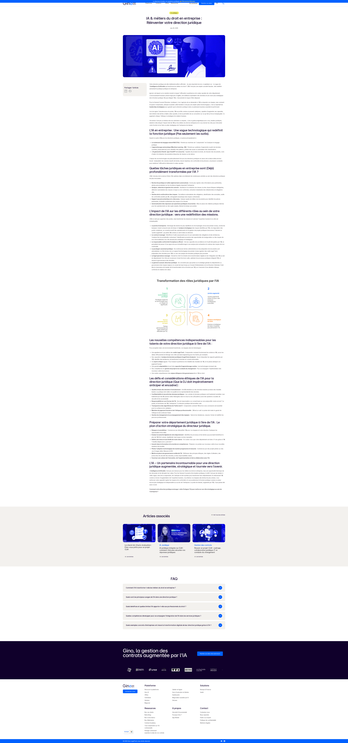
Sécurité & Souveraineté (179, 712)
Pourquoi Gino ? (177, 715)
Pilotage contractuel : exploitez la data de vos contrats (154, 732)
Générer (147, 700)
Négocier (147, 703)
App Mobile (175, 717)
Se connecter (193, 3)
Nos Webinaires (149, 720)
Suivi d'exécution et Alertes (180, 692)
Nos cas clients (149, 712)
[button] (149, 3)
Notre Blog (148, 715)
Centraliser (148, 697)
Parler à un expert (205, 717)
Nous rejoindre (204, 715)
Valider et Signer (177, 689)
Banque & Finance (205, 689)
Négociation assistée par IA (180, 697)
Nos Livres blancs (150, 717)
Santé (202, 692)
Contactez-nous (205, 712)
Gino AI (147, 692)
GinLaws (174, 700)
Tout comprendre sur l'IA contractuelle (152, 727)
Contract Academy (150, 723)
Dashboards (176, 695)
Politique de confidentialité (208, 720)
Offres (167, 3)
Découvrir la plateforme (152, 689)
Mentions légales (205, 723)
